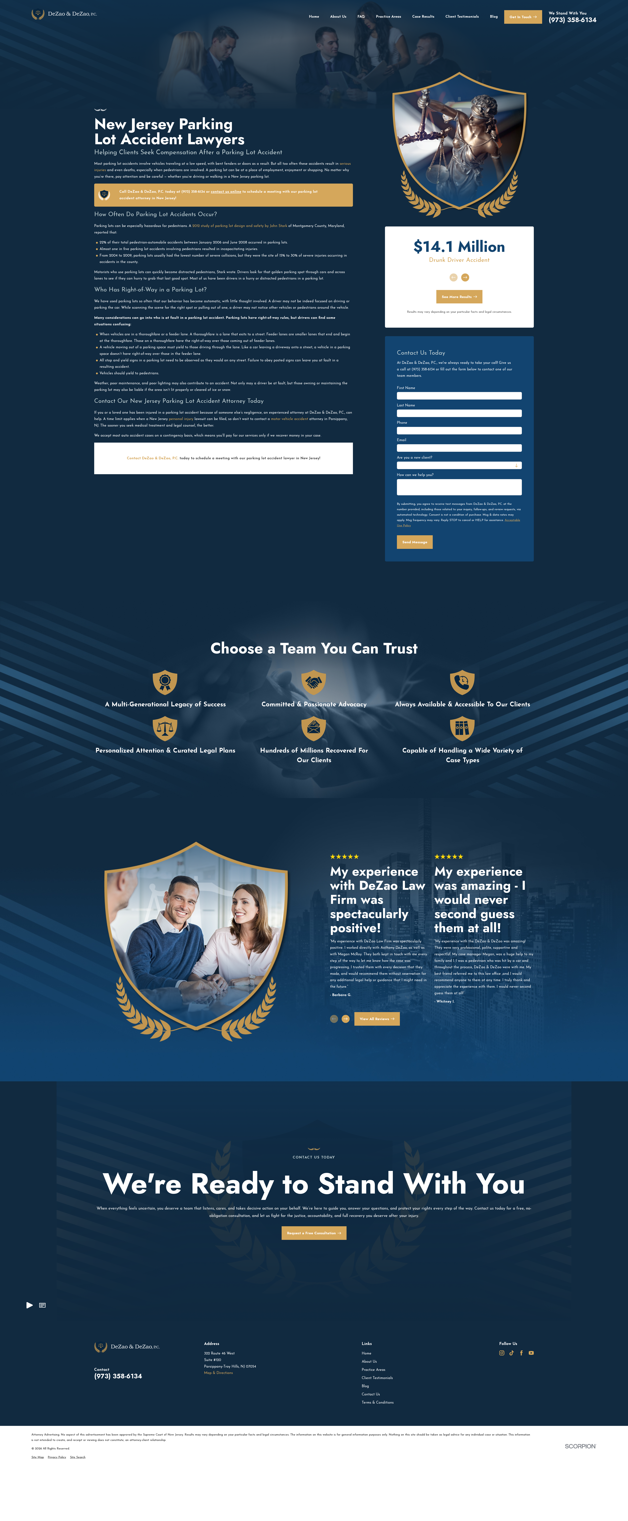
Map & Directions (218, 1373)
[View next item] (465, 277)
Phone (402, 423)
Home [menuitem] (314, 17)
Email (401, 440)
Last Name (406, 405)
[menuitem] (37, 1457)
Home (366, 1353)
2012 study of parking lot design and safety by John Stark (239, 226)
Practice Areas (373, 1370)
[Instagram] (501, 1352)
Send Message (414, 542)
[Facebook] (521, 1352)
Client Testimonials (377, 1378)
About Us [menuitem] (338, 17)
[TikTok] (511, 1352)
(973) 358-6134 (573, 20)
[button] (42, 1307)
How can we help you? (415, 475)
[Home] (64, 17)
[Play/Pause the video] (29, 1307)
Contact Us (371, 1394)
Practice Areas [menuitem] (388, 17)
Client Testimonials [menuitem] (462, 17)
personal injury (181, 419)
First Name (406, 388)
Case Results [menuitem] (423, 17)
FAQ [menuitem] (361, 17)
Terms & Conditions (378, 1403)
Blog (365, 1386)
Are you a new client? (414, 458)
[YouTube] (531, 1352)
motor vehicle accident (289, 419)
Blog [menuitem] (494, 17)
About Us (369, 1362)
